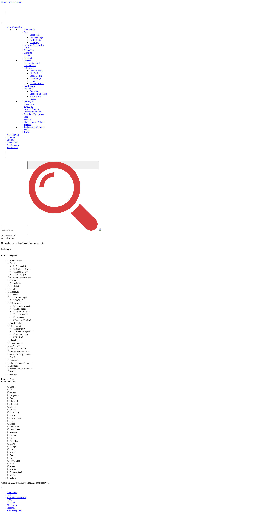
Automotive (29, 29)
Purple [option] (12, 452)
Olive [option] (12, 444)
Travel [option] (13, 374)
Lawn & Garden (31, 109)
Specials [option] (14, 366)
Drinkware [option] (15, 303)
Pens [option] (12, 357)
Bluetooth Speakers (38, 94)
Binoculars (29, 50)
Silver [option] (12, 466)
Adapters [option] (20, 329)
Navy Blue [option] (14, 441)
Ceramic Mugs (36, 70)
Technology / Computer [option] (21, 368)
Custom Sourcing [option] (18, 297)
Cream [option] (13, 409)
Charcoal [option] (14, 401)
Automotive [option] (16, 260)
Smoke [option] (13, 469)
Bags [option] (12, 263)
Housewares (29, 104)
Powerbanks (35, 96)
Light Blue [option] (14, 426)
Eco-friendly (29, 86)
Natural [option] (13, 435)
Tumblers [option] (20, 317)
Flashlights (29, 101)
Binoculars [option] (15, 283)
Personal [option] (14, 360)
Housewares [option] (16, 343)
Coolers (27, 60)
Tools (26, 132)
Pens (26, 117)
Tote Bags (34, 42)
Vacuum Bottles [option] (23, 320)
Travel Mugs (35, 78)
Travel (27, 129)
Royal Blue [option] (15, 461)
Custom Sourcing (32, 63)
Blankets (28, 53)
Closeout (28, 58)
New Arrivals (13, 135)
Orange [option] (13, 446)
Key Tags (28, 106)
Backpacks (34, 35)
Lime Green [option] (15, 429)
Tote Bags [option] (20, 274)
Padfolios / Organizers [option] (20, 354)
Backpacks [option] (20, 266)
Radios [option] (19, 337)
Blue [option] (12, 389)
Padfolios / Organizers (34, 114)
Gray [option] (12, 421)
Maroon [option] (13, 432)
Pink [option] (12, 449)
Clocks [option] (13, 289)
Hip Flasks (34, 73)
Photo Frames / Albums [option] (21, 363)
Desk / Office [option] (16, 300)
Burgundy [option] (14, 395)
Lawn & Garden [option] (18, 348)
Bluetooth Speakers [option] (24, 331)
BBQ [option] (13, 280)
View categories (14, 510)
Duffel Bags (35, 40)
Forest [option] (12, 415)
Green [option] (12, 424)
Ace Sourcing (13, 145)
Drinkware (29, 68)
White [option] (12, 475)
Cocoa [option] (12, 407)
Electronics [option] (15, 326)
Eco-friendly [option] (16, 323)
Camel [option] (12, 398)
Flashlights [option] (15, 340)
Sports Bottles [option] (22, 311)
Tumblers (34, 81)
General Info (12, 142)
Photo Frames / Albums (34, 122)
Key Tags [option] (15, 346)
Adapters (34, 91)
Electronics (29, 88)
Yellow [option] (13, 478)
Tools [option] (13, 371)
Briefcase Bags (36, 37)
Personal (28, 119)
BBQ (26, 47)
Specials (27, 124)
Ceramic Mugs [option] (22, 306)
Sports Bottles (36, 76)
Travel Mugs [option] (21, 314)
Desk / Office (30, 65)
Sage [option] (12, 463)
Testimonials (12, 147)
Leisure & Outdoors (33, 111)
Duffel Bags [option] (21, 272)
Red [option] (11, 455)
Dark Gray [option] (14, 412)
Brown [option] (13, 392)
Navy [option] (12, 438)
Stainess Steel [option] (16, 472)
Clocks (27, 55)
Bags (26, 32)
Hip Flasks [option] (20, 309)
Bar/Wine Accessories (34, 45)
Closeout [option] (14, 292)
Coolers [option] (14, 294)
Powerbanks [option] (21, 334)
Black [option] (12, 387)
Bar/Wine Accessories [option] (20, 277)
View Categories (14, 27)
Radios (33, 99)
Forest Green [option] (15, 418)
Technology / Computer (34, 127)
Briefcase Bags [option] (22, 269)
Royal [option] (12, 458)
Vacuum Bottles (37, 83)
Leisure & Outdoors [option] (19, 351)
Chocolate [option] (14, 404)
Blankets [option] (14, 286)
